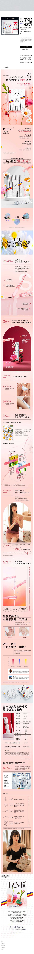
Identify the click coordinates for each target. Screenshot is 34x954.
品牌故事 (3, 945)
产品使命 (3, 947)
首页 (2, 941)
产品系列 (3, 943)
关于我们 (3, 949)
